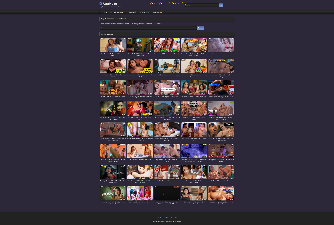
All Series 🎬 (132, 12)
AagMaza (109, 3)
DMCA (159, 217)
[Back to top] (329, 220)
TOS (175, 217)
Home (105, 12)
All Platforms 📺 (144, 12)
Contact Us (168, 217)
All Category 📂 (157, 12)
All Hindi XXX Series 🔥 (116, 12)
